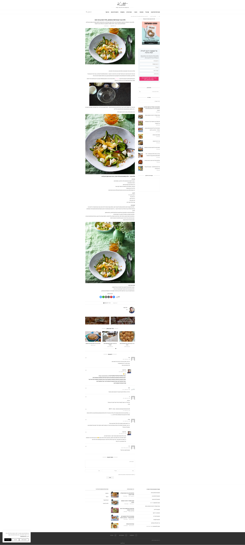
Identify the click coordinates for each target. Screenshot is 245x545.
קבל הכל (7, 539)
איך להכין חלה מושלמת (155, 523)
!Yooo (107, 496)
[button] (110, 94)
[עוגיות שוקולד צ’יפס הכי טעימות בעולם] (115, 502)
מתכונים (141, 12)
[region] (17, 536)
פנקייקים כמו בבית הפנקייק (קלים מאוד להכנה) (127, 493)
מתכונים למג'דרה (156, 516)
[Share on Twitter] (106, 303)
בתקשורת (122, 12)
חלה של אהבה (105, 503)
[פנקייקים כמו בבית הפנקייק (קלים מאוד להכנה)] (115, 494)
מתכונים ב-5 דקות (153, 16)
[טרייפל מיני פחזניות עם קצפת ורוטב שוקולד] (110, 336)
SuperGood (106, 500)
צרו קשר (107, 12)
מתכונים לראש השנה (156, 499)
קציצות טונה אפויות (156, 135)
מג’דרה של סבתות (156, 141)
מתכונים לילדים (157, 509)
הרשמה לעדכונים (114, 12)
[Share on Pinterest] (111, 297)
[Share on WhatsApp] (103, 297)
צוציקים (107, 493)
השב (86, 357)
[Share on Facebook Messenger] (101, 297)
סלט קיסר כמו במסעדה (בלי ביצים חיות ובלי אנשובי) (127, 509)
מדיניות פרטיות (23, 536)
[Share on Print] (108, 297)
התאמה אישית (24, 539)
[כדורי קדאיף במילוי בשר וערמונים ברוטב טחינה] (127, 336)
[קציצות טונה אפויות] (115, 525)
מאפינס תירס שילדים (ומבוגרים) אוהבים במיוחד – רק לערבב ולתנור (127, 517)
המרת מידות (129, 12)
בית (159, 16)
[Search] (86, 12)
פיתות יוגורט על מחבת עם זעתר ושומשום (93, 343)
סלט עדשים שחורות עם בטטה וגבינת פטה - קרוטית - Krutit (119, 408)
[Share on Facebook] (114, 297)
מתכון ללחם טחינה (156, 526)
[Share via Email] (103, 303)
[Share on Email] (106, 297)
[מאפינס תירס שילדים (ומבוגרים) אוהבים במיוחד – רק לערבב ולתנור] (115, 518)
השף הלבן (117, 78)
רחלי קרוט (112, 25)
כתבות (135, 12)
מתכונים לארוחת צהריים (155, 492)
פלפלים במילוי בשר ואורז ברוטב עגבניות (152, 160)
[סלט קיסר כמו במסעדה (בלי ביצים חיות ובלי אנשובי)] (115, 510)
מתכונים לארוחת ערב (156, 496)
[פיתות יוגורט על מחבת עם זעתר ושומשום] (93, 336)
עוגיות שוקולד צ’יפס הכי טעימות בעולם (152, 115)
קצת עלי (147, 12)
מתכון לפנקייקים (157, 502)
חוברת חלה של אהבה (155, 12)
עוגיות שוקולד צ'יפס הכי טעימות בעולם (152, 506)
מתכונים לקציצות (156, 519)
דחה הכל (15, 539)
